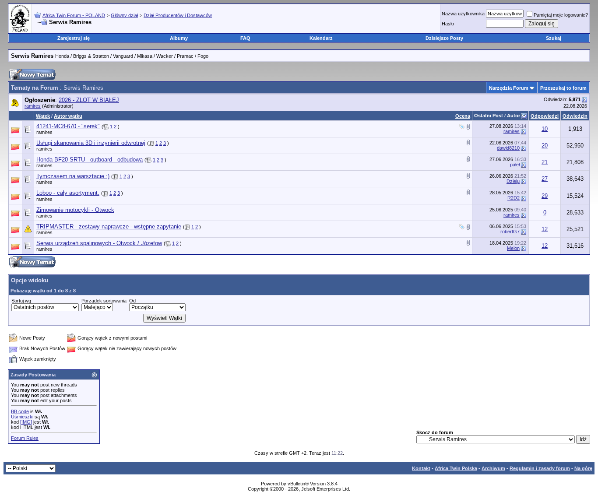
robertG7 (510, 231)
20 (545, 145)
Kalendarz (321, 38)
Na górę (583, 468)
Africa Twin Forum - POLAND (73, 15)
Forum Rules (25, 438)
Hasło (448, 23)
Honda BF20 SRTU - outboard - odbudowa (89, 159)
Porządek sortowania (104, 300)
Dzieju (513, 181)
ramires (33, 106)
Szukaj (553, 38)
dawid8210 (508, 148)
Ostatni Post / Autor (497, 115)
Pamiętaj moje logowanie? (561, 15)
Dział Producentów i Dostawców (178, 15)
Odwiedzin (575, 116)
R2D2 (513, 197)
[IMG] (26, 422)
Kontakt (421, 468)
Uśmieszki (22, 416)
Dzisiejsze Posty (444, 38)
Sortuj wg (21, 300)
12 (545, 229)
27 (545, 179)
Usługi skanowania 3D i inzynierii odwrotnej (90, 143)
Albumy (179, 38)
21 (545, 162)
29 (545, 196)
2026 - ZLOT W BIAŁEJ (89, 100)
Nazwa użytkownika (463, 13)
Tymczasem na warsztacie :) (72, 176)
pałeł (515, 164)
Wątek (43, 116)
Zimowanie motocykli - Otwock (75, 210)
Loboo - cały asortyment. (67, 193)
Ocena (462, 116)
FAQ (245, 38)
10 (545, 129)
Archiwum (493, 468)
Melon (513, 248)
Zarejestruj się (73, 38)
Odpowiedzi (545, 116)
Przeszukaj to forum (563, 88)
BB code (20, 411)
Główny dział (124, 15)
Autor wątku (68, 116)
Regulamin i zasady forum (540, 468)
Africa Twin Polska (456, 468)
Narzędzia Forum (508, 88)
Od (132, 300)
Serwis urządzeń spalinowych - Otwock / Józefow (99, 243)
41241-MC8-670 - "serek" (68, 126)
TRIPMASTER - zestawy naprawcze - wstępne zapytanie (108, 226)
